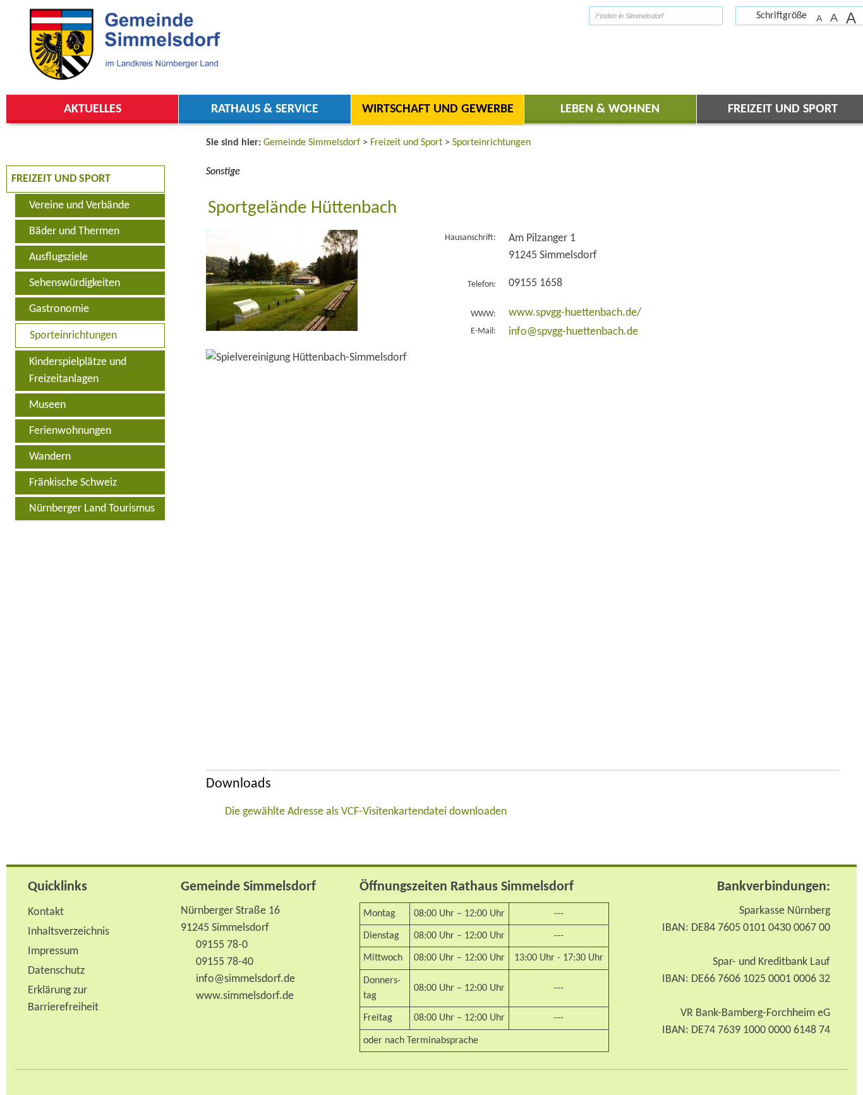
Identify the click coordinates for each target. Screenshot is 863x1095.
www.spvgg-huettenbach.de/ (575, 313)
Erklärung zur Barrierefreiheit (63, 999)
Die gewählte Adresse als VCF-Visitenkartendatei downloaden (366, 812)
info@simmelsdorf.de (245, 979)
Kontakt (46, 912)
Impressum (53, 951)
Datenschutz (56, 971)
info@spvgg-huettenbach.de (573, 332)
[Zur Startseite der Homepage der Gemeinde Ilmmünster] (569, 15)
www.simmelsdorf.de (245, 996)
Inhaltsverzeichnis (68, 932)
